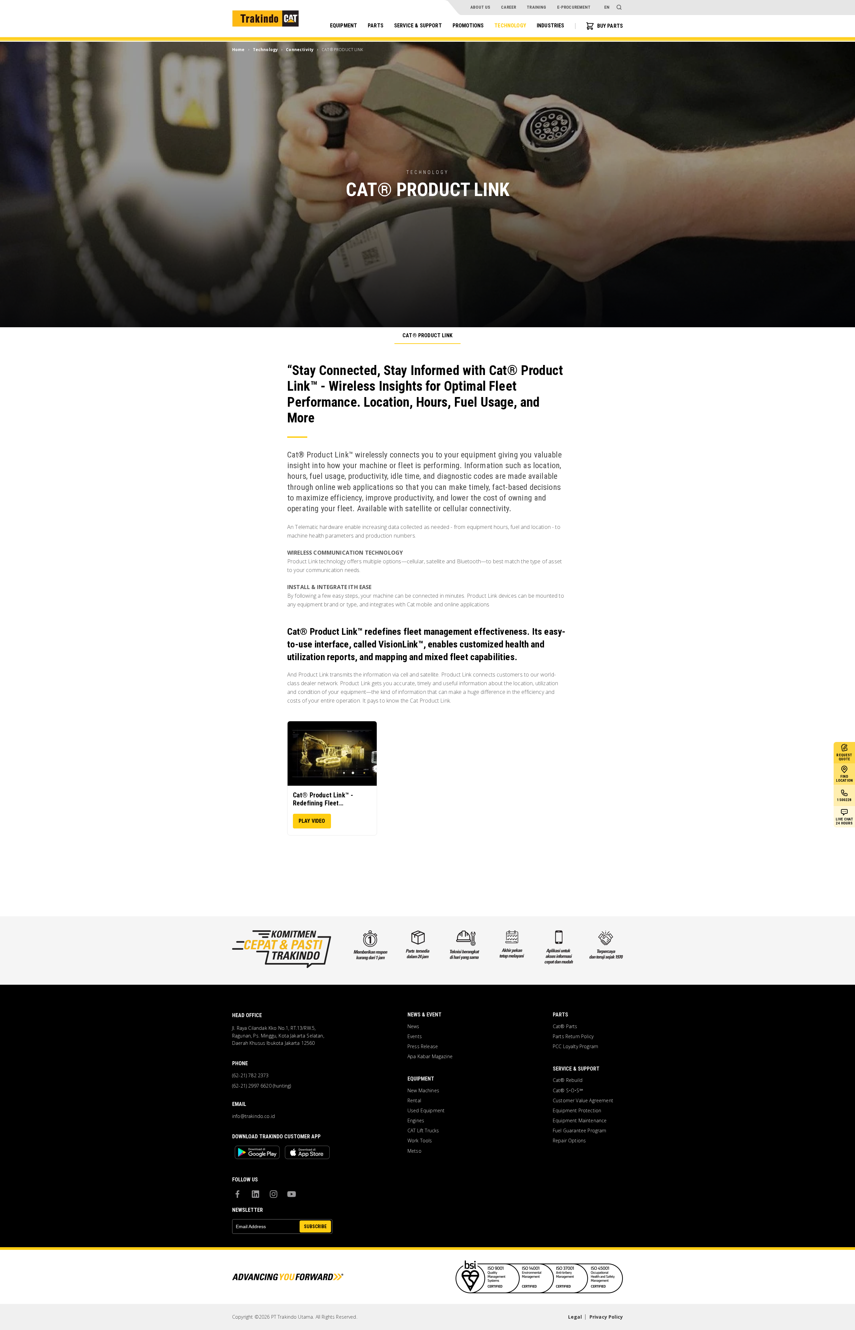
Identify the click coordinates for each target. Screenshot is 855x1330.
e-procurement (574, 7)
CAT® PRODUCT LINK (427, 335)
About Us (480, 7)
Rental (414, 1101)
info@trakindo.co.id (253, 1116)
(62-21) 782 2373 (250, 1076)
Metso (414, 1151)
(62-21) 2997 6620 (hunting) (261, 1086)
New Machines (423, 1091)
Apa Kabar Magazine (430, 1057)
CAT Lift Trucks (423, 1131)
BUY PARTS (610, 26)
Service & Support (418, 25)
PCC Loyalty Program (575, 1046)
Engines (415, 1121)
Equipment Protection (577, 1111)
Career (508, 7)
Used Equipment (426, 1111)
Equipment (343, 25)
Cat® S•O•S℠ (568, 1091)
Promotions (468, 25)
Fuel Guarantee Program (580, 1131)
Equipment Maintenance (580, 1121)
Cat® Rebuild (567, 1080)
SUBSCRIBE (315, 1226)
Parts (375, 25)
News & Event (424, 1014)
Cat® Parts (565, 1026)
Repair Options (569, 1141)
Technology (510, 25)
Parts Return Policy (573, 1036)
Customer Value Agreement (583, 1101)
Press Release (422, 1046)
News (413, 1026)
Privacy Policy (606, 1316)
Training (536, 7)
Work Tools (419, 1141)
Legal (575, 1316)
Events (414, 1036)
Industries (550, 25)
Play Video (312, 821)
